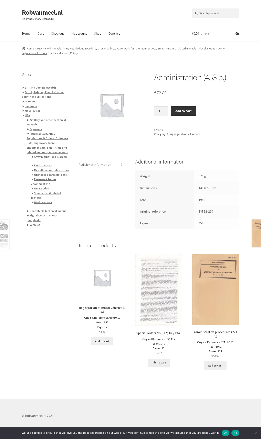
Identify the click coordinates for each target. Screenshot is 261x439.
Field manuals (43, 165)
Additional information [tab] (95, 164)
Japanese (31, 106)
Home (26, 33)
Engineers (36, 129)
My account (79, 33)
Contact (114, 33)
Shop (97, 33)
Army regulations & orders (183, 134)
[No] (256, 433)
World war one (43, 202)
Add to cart (183, 111)
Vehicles (35, 225)
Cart (41, 33)
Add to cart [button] (102, 341)
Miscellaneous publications (51, 170)
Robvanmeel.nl (42, 12)
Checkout (57, 33)
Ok (225, 432)
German (30, 101)
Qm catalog (41, 188)
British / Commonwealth (40, 87)
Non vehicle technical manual (48, 211)
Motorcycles (32, 110)
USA (39, 48)
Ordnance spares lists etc (50, 175)
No (235, 432)
